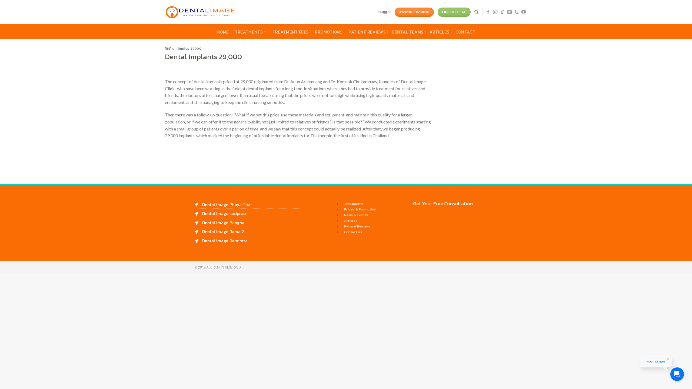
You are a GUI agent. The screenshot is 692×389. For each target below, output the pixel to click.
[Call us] (516, 12)
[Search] (476, 12)
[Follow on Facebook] (488, 12)
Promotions (328, 32)
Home (223, 32)
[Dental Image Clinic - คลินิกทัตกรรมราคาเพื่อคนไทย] (200, 12)
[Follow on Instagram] (495, 12)
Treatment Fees (290, 32)
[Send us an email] (509, 12)
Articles (440, 32)
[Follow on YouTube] (523, 12)
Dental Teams (407, 32)
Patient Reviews (367, 32)
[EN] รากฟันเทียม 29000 (183, 48)
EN (380, 12)
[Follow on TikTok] (502, 12)
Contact (465, 32)
